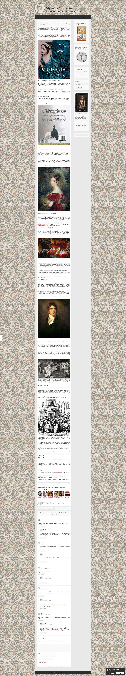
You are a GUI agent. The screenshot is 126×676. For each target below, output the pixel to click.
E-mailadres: (77, 81)
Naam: (76, 76)
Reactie (39, 643)
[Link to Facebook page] (83, 17)
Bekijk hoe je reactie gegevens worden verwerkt (63, 666)
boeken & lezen (43, 503)
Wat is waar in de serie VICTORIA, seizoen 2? (50, 497)
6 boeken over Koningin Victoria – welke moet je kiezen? (67, 497)
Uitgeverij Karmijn (45, 487)
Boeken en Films (43, 502)
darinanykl (42, 519)
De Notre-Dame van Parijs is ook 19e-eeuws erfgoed (63, 509)
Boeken (39, 502)
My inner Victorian (59, 8)
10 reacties (68, 24)
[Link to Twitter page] (85, 17)
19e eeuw (39, 503)
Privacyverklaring (72, 672)
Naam (39, 653)
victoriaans (39, 504)
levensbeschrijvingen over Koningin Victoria (59, 34)
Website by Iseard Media (54, 672)
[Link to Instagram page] (88, 17)
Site (38, 659)
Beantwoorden (41, 526)
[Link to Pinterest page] (87, 17)
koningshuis (60, 503)
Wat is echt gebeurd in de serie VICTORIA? (45, 497)
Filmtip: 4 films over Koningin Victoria (61, 497)
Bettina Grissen (43, 542)
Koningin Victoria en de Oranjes (40, 497)
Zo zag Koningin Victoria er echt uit (56, 497)
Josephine (45, 24)
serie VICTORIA (67, 91)
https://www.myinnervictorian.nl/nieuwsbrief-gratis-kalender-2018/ (52, 630)
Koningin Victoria (54, 503)
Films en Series (48, 502)
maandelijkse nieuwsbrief (82, 72)
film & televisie (48, 503)
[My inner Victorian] (40, 12)
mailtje (81, 126)
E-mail (39, 656)
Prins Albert (46, 345)
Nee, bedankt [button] (111, 673)
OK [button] (120, 673)
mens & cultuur (64, 503)
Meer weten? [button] (109, 670)
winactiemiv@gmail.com (58, 472)
